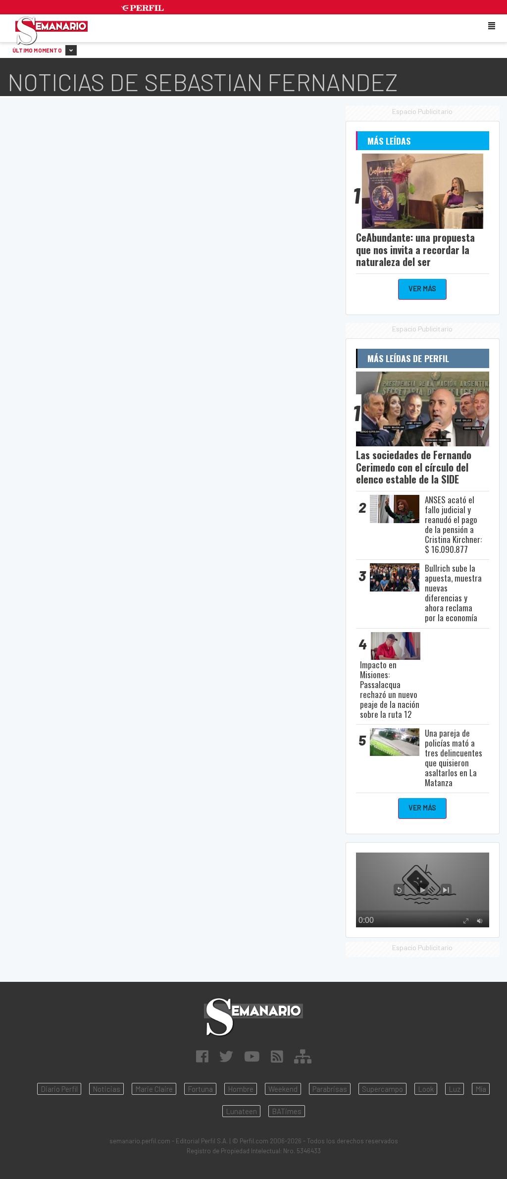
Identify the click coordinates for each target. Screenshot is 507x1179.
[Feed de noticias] (277, 1056)
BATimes (287, 1111)
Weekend (283, 1088)
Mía (480, 1088)
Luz (454, 1088)
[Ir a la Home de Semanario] (253, 1017)
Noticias (106, 1088)
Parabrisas (329, 1088)
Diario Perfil (59, 1088)
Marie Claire (154, 1088)
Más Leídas (388, 140)
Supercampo (382, 1088)
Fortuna (200, 1088)
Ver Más (422, 288)
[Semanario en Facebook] (202, 1056)
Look (426, 1088)
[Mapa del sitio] (302, 1056)
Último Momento (37, 50)
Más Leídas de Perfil (408, 358)
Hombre (241, 1088)
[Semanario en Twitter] (226, 1056)
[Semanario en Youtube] (252, 1056)
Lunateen (241, 1111)
